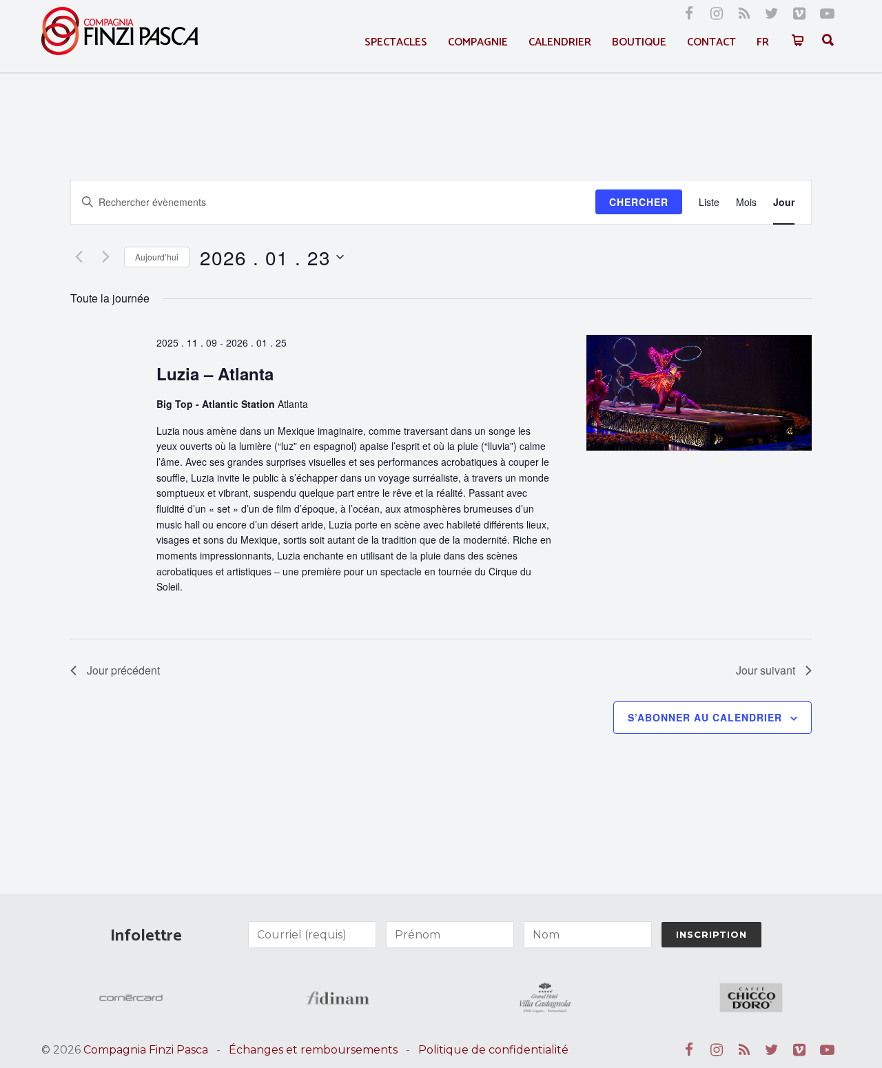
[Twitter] (772, 14)
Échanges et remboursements (313, 1049)
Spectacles (396, 42)
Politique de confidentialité (493, 1049)
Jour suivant (765, 670)
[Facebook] (689, 14)
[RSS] (744, 14)
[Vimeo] (799, 14)
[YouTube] (827, 14)
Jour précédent (123, 670)
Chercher (638, 202)
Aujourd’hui (156, 257)
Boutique (639, 42)
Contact (711, 42)
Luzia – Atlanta (215, 373)
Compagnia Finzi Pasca (145, 1049)
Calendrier (560, 42)
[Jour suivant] (105, 257)
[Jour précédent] (78, 257)
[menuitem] (762, 42)
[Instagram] (716, 14)
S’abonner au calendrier (705, 717)
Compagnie (478, 42)
